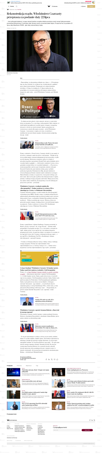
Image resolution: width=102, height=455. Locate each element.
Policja (23, 368)
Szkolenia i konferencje (12, 437)
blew (21, 78)
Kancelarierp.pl (41, 431)
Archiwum (29, 430)
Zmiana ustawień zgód (20, 427)
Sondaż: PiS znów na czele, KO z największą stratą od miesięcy (44, 300)
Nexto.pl (39, 428)
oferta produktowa (28, 440)
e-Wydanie (83, 6)
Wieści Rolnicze (41, 432)
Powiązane (10, 365)
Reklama (28, 425)
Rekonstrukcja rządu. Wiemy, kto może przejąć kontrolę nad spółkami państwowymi (46, 143)
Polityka (19, 9)
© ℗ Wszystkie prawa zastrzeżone (28, 358)
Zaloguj (91, 6)
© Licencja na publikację (25, 357)
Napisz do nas (10, 428)
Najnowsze (29, 365)
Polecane (19, 365)
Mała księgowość (41, 430)
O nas (8, 425)
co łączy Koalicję (31, 272)
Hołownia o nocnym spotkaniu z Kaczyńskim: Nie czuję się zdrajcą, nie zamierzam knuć (46, 327)
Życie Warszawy (41, 434)
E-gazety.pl (40, 427)
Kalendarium (18, 440)
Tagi (37, 365)
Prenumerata (29, 428)
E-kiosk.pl (40, 425)
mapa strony (9, 440)
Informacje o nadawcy (19, 430)
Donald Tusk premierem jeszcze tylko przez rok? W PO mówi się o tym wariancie (46, 215)
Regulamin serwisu (19, 428)
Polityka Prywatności (19, 425)
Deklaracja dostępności (20, 431)
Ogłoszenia (29, 427)
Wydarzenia (54, 6)
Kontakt (8, 427)
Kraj (16, 9)
